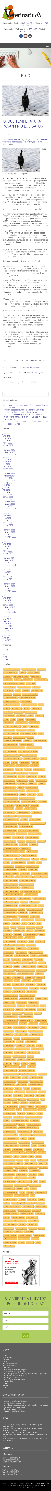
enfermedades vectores (11, 887)
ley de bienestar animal (27, 995)
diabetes (35, 859)
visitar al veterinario (10, 1242)
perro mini (18, 1088)
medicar (38, 1013)
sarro (41, 1174)
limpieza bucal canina (11, 998)
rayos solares (38, 1149)
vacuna (7, 1217)
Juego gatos (26, 980)
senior (42, 1181)
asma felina (8, 712)
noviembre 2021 (8, 560)
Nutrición (20, 1041)
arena (41, 704)
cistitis (22, 790)
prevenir (21, 1124)
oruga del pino (9, 1048)
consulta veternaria (10, 830)
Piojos (15, 1102)
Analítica (26, 690)
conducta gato (9, 805)
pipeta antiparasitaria (11, 1106)
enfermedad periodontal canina (31, 891)
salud (33, 1160)
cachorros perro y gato (11, 733)
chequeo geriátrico (10, 783)
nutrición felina (9, 1045)
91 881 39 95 (29, 23)
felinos (29, 142)
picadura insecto (33, 1099)
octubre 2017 (7, 631)
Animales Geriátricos (10, 697)
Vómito (22, 1242)
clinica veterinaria (33, 790)
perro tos (42, 1091)
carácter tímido (9, 773)
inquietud (39, 973)
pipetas (23, 1106)
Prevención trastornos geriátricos (14, 1372)
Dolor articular (9, 866)
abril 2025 (6, 464)
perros (27, 1088)
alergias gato (28, 679)
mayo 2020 (6, 600)
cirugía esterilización (10, 790)
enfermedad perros (24, 898)
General (5, 654)
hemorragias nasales (22, 955)
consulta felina (23, 823)
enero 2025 (7, 471)
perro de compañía (36, 1081)
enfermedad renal (39, 898)
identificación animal (29, 966)
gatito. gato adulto (10, 937)
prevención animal (10, 1124)
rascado (42, 1145)
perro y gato (7, 659)
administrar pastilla (33, 672)
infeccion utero (9, 970)
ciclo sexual (32, 783)
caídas (22, 776)
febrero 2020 (7, 605)
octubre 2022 (7, 534)
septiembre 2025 (9, 455)
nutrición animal (31, 1041)
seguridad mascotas (24, 1181)
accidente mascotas (29, 669)
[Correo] (30, 36)
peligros (33, 1063)
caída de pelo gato (10, 776)
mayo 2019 (6, 621)
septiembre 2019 (9, 612)
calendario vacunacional (29, 733)
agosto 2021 (7, 567)
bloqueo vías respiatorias (12, 726)
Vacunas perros (21, 1228)
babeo (31, 715)
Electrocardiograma (10, 869)
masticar (7, 1013)
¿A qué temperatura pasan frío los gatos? (23, 124)
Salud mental (21, 1174)
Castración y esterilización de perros (14, 1380)
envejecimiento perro (11, 905)
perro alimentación (36, 1077)
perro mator (8, 1088)
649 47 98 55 (14, 1460)
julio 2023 (6, 513)
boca (24, 726)
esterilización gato (36, 912)
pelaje (17, 1063)
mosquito (43, 1023)
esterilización (23, 912)
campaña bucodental (11, 744)
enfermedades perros (27, 884)
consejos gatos (9, 812)
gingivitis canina (9, 948)
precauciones (18, 1117)
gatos (31, 941)
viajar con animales (10, 1235)
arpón (6, 708)
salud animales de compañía (13, 1163)
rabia (34, 1145)
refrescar (41, 1152)
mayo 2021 (6, 572)
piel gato (7, 1102)
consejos (19, 808)
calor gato (8, 737)
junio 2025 (6, 459)
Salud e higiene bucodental (11, 1378)
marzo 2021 (7, 577)
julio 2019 (6, 617)
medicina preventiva (10, 1020)
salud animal (42, 1160)
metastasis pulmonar (11, 1023)
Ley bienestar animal (11, 995)
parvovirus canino (34, 1052)
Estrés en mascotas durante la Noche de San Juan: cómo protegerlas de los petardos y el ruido (23, 411)
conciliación (42, 801)
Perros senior (20, 1091)
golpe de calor (9, 952)
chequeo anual (41, 780)
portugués (8, 1117)
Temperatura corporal (11, 1192)
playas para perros (30, 1109)
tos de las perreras (10, 1199)
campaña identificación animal (28, 751)
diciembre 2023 (8, 501)
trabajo (7, 1203)
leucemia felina (31, 991)
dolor (39, 862)
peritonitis (42, 1074)
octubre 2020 (7, 588)
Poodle (40, 1113)
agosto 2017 (7, 633)
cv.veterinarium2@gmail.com (12, 1474)
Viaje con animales (10, 1238)
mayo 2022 (6, 546)
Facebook (29, 372)
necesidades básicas (36, 1031)
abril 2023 (6, 520)
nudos (17, 1038)
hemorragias (8, 955)
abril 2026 (6, 440)
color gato (31, 794)
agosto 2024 (7, 483)
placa (30, 1106)
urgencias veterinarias (11, 1213)
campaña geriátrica (10, 751)
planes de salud (41, 1106)
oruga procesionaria (23, 1048)
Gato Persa (22, 941)
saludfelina (37, 142)
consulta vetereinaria (11, 826)
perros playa (8, 1091)
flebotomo (30, 927)
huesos (42, 962)
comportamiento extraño (12, 801)
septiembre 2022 (9, 537)
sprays (34, 1188)
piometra (23, 1102)
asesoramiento (37, 708)
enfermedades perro (10, 884)
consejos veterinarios (24, 816)
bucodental (21, 730)
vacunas (22, 1224)
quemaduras (25, 1145)
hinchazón (39, 959)
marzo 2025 (7, 466)
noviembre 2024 (8, 476)
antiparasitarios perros (29, 704)
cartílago (19, 769)
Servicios (5, 1360)
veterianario (8, 1231)
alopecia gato (9, 690)
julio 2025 (6, 457)
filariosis (21, 927)
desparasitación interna (29, 855)
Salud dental (8, 1167)
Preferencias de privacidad (22, 1486)
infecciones (42, 966)
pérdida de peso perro (11, 1145)
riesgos (24, 1156)
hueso (34, 962)
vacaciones (40, 1213)
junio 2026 (6, 436)
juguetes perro (18, 984)
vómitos (30, 1242)
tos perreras (32, 1199)
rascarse (28, 1149)
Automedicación (9, 715)
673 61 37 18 (25, 31)
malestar (21, 1005)
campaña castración (27, 744)
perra (6, 1077)
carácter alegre (39, 769)
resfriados (7, 1156)
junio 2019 (6, 619)
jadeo (17, 980)
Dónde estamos (7, 1382)
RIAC (15, 1156)
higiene (7, 959)
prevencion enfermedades (20, 1120)
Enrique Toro (34, 902)
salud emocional (21, 1167)
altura (18, 690)
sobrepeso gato (34, 1185)
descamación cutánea (11, 848)
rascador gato (18, 1149)
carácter (28, 769)
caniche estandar (22, 765)
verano (41, 1228)
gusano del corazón (35, 952)
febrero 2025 (7, 469)
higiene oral (16, 959)
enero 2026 (7, 447)
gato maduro (29, 937)
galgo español (39, 930)
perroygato (29, 1095)
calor (41, 733)
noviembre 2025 (8, 452)
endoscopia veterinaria (11, 873)
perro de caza (23, 1081)
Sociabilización (9, 1188)
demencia (41, 841)
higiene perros (28, 959)
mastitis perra (17, 1013)
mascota (18, 1009)
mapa (43, 1005)
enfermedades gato (41, 876)
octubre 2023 (7, 506)
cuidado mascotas (35, 833)
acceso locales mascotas (12, 669)
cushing (21, 841)
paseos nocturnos (10, 1059)
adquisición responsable (21, 676)
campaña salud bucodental (12, 758)
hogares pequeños (22, 962)
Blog (4, 1387)
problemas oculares (24, 1131)
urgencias (36, 1210)
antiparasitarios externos (12, 704)
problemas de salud (10, 1127)
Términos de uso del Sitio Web (29, 1484)
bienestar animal (21, 722)
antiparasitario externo (11, 701)
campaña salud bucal (29, 755)
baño (6, 719)
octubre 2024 (7, 478)
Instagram (39, 372)
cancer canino (25, 762)
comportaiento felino (10, 798)
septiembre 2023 (9, 509)
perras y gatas (16, 1077)
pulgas (32, 1138)
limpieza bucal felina (27, 998)
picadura (21, 1099)
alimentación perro (24, 687)
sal (27, 1160)
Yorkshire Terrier (9, 1246)
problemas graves (10, 1131)
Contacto (5, 1383)
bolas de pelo (34, 726)
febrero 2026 (7, 445)
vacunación (8, 1220)
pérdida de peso (37, 1142)
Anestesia (8, 694)
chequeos (22, 783)
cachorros (31, 730)
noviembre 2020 (8, 586)
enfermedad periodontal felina (13, 894)
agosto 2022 (7, 539)
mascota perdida (30, 1009)
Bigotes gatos (34, 722)
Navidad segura (21, 1031)
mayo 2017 (6, 640)
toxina (41, 1199)
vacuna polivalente (10, 1224)
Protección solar (25, 1134)
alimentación (31, 683)
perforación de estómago (26, 1070)
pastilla (21, 1059)
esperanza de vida (10, 909)
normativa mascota (36, 1034)
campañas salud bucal (31, 758)
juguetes (7, 984)
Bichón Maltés (9, 722)
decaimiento (31, 841)
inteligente (40, 977)
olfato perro (30, 1045)
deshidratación (26, 848)
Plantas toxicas (9, 1109)
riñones (38, 1156)
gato (29, 139)
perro (25, 1077)
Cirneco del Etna (9, 787)
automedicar (21, 715)
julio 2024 (6, 485)
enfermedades (9, 876)
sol (27, 1188)
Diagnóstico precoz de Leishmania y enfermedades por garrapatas (25, 1374)
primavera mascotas (33, 1124)
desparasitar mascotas (22, 859)
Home (4, 1356)
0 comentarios (19, 144)
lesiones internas (18, 991)
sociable (19, 1188)
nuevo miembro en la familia (31, 1038)
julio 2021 (6, 570)
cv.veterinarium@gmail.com (11, 1462)
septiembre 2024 (9, 480)
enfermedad (25, 873)
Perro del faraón (9, 1084)
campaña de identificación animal (14, 747)
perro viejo (8, 1095)
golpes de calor (21, 952)
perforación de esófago (11, 1074)
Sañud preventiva (21, 1177)
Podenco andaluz (10, 1113)
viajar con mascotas (25, 1235)
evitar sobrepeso (28, 919)
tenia (22, 1192)
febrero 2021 (7, 579)
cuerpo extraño (9, 833)
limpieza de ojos (9, 1002)
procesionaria (38, 1131)
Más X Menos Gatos (9, 1366)
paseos (31, 1056)
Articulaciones (16, 708)
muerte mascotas (20, 1027)
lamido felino (29, 984)
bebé (13, 719)
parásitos (7, 1056)
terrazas (30, 1192)
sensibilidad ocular (21, 1185)
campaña (27, 740)
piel (43, 1099)
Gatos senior (20, 945)
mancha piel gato (33, 1005)
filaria (13, 927)
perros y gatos (32, 1091)
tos (33, 1195)
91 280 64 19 (32, 29)
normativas (8, 1038)
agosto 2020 (7, 593)
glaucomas (21, 948)
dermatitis (33, 844)
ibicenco (16, 966)
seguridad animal (10, 1181)
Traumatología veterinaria (12, 1206)
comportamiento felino (29, 801)
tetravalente (8, 1195)
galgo (29, 930)
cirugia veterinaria (31, 787)
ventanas (32, 1228)
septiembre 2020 (9, 591)
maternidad (28, 1013)
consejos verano (9, 816)
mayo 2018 (6, 624)
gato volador (31, 945)
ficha (38, 923)
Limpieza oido (22, 1002)
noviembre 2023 (8, 504)
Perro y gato (18, 1095)
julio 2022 (6, 541)
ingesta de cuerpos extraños (25, 970)
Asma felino (18, 712)
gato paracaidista (10, 941)
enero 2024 (7, 499)
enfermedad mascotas (11, 891)
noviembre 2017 (8, 628)
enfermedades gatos (11, 880)
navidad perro (9, 1031)
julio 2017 (6, 635)
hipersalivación (9, 962)
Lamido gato (41, 984)
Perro (4, 657)
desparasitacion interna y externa (14, 851)
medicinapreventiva (25, 1020)
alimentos (36, 687)
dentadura (24, 844)
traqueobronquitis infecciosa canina (23, 1203)
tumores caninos (41, 1206)
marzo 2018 (7, 626)
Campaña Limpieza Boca (12, 755)
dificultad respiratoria (19, 862)
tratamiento (40, 1203)
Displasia (31, 862)
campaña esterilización (34, 747)
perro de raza (22, 1084)
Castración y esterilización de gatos (14, 1370)
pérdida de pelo (24, 1142)
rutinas (20, 1160)
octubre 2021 (7, 563)
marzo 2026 (7, 443)
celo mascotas (32, 776)
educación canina (32, 866)
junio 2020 (6, 598)
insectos (7, 977)
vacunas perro (9, 1228)
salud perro (32, 1174)
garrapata (7, 934)
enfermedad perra (31, 894)
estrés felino (35, 916)
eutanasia (16, 919)
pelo (23, 1066)
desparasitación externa (12, 855)
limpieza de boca (41, 998)
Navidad (43, 1027)
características (9, 769)
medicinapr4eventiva (11, 1016)
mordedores (33, 1023)
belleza (21, 719)
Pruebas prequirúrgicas (11, 1138)
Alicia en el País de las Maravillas (14, 683)
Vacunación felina (20, 1220)
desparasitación (32, 851)
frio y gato (8, 930)
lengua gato (34, 988)
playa (19, 1109)
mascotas (41, 1009)
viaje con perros (24, 1238)
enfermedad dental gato (40, 873)
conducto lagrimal (22, 805)
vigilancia (35, 1238)
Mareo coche (8, 1009)
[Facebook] (21, 36)
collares (22, 794)
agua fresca (8, 679)
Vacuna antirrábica (18, 1217)
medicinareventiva (40, 1020)
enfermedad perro (10, 898)
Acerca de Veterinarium (10, 1484)
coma (40, 794)
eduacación (20, 866)
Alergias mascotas (41, 679)
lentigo (44, 988)
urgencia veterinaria (27, 1213)
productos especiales (11, 1134)
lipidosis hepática (10, 1005)
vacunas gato (32, 1224)
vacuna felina (33, 1220)
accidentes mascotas (11, 672)
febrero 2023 (7, 525)
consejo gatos (9, 808)
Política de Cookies (38, 1486)
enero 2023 (7, 527)
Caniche (35, 762)
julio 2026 (6, 433)
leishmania (8, 988)
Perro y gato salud (10, 1099)
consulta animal (35, 819)
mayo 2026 (6, 438)
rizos (31, 1156)
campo (43, 758)
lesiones (7, 991)
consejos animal (30, 808)
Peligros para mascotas (11, 1066)
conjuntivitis (34, 805)
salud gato (24, 1170)
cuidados (7, 837)
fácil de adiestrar (19, 930)
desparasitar (8, 859)
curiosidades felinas (32, 837)
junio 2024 (6, 487)
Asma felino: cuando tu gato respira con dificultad (22, 414)
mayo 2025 (6, 462)
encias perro (33, 869)
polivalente (30, 1113)
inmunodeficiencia (10, 973)
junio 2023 (6, 516)
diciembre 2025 (8, 450)
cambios (30, 737)
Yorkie (38, 1242)
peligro (24, 1063)
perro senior (36, 1088)
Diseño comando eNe (25, 1488)
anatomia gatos (37, 690)
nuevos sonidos (9, 1041)
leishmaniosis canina (21, 988)
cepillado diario (22, 780)
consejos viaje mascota (11, 819)
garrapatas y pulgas (30, 934)
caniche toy (34, 765)
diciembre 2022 (8, 530)
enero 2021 (7, 581)
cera (32, 780)
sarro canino (8, 1177)
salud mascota (35, 1170)
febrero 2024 (7, 497)
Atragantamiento (31, 712)
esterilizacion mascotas (34, 909)
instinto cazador (18, 977)
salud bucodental (30, 1163)
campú (7, 762)
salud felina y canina (11, 1170)
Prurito (24, 1138)
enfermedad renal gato (11, 902)
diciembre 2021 (8, 558)
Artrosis (26, 708)
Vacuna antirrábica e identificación (14, 1376)
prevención (35, 1120)
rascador (7, 1149)
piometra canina (35, 1102)
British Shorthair (9, 730)
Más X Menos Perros (9, 1364)
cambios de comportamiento (13, 740)
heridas (34, 955)
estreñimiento (24, 916)
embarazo (23, 869)
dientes (7, 862)
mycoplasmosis (33, 1027)
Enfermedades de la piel (24, 876)
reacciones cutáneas (17, 1152)
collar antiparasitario (10, 794)
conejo (5, 650)
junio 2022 (6, 544)
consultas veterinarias (38, 823)
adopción (7, 676)
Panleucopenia (20, 1052)
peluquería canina (10, 1070)
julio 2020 (6, 595)
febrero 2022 (7, 553)
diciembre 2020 (8, 584)
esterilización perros (10, 916)
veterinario (19, 1231)
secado (32, 1177)
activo (22, 672)
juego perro (37, 980)
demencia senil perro (11, 844)
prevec (7, 1120)
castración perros (22, 773)
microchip (23, 1023)
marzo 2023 (7, 523)
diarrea (44, 859)
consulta (24, 819)
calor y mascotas (19, 737)
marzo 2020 (7, 602)
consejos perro (37, 812)
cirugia (20, 787)
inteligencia (30, 977)
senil (35, 1181)
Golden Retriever (33, 948)
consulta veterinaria (26, 826)
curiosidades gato (19, 142)
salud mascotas (9, 1174)
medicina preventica (26, 1016)
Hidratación (43, 955)
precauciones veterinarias (33, 1117)
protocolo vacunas (39, 1134)
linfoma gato (33, 1002)
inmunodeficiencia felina (26, 973)
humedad (7, 966)
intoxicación (8, 980)
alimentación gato (10, 687)
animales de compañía (30, 694)
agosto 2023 (7, 511)
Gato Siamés (8, 945)
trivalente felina (28, 1206)
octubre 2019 (7, 609)
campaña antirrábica (40, 740)
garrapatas (17, 934)
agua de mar (35, 676)
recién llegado (31, 1152)
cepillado (42, 776)
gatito (41, 934)
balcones (39, 715)
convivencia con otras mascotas (29, 830)
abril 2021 (6, 574)
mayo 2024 (6, 490)
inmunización (41, 970)
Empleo (5, 1385)
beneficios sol (31, 719)
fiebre (6, 927)
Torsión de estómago (22, 1195)
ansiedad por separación (28, 697)
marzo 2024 (7, 494)
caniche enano (9, 765)
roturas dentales (9, 1160)
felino (24, 923)
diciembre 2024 (8, 473)
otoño (41, 1048)
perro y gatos (40, 1095)
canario (15, 762)
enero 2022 (7, 555)
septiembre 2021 (9, 565)
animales (17, 694)
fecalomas (15, 923)
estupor (7, 919)
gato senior (40, 941)
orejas (39, 1045)
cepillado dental (9, 780)
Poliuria (21, 1113)
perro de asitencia (10, 1081)
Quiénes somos (7, 1358)
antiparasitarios (26, 701)
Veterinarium (13, 139)
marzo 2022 (7, 551)
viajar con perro (39, 1235)
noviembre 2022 (8, 532)
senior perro (8, 1185)
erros (41, 905)
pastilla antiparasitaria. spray (35, 1059)
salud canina (43, 1163)
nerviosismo (8, 1034)
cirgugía (42, 783)
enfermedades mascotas (28, 880)
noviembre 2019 (8, 607)
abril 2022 (6, 548)
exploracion (40, 919)
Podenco (42, 1109)
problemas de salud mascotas (28, 1127)
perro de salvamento (36, 1084)
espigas (22, 909)
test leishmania (41, 1192)
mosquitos (8, 1027)
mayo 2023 (6, 518)
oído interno (8, 1052)
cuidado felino (22, 833)
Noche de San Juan (21, 1034)
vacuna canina (32, 1217)
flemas (39, 927)
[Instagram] (25, 36)
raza (6, 1152)
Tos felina (22, 1199)
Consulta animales (10, 823)
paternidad (8, 1063)
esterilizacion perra (10, 912)
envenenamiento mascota (28, 905)
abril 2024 (6, 492)
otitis (34, 1048)
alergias (18, 679)
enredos (24, 902)
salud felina (33, 1167)
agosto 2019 (7, 614)
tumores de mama (10, 1210)
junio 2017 (6, 638)
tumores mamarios (24, 1210)
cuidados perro (18, 837)
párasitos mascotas (10, 1142)
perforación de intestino (29, 1074)
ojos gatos (20, 1045)
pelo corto (32, 1066)
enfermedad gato (27, 887)
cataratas (34, 773)
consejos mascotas (23, 812)
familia (6, 923)
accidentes (42, 669)
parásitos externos (19, 1056)
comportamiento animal (27, 798)
